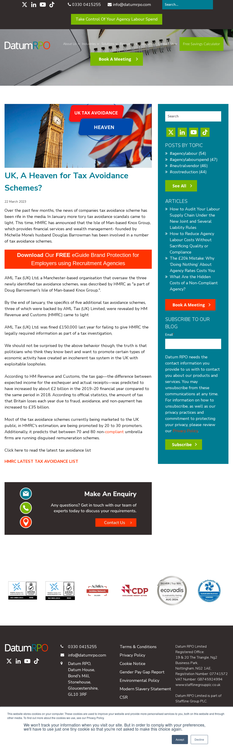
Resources (127, 44)
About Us (69, 44)
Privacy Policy (185, 431)
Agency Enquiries (172, 65)
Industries (89, 44)
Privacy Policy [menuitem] (132, 655)
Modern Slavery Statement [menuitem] (145, 689)
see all (179, 186)
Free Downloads (133, 65)
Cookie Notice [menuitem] (132, 663)
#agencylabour (188, 153)
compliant (115, 431)
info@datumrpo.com (132, 4)
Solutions (107, 44)
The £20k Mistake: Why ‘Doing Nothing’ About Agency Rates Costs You (192, 264)
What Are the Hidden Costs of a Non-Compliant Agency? (194, 283)
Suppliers (146, 44)
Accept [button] (180, 739)
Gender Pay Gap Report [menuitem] (142, 672)
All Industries (93, 123)
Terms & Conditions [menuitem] (138, 646)
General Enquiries (173, 57)
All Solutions (112, 110)
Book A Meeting (188, 305)
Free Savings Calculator (120, 101)
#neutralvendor (189, 165)
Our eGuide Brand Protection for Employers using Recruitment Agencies (78, 259)
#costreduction (188, 172)
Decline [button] (199, 739)
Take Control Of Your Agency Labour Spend (117, 19)
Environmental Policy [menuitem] (139, 680)
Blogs (124, 57)
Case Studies (130, 82)
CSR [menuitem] (124, 697)
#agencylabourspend (194, 159)
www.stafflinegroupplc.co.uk (197, 684)
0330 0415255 (86, 4)
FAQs (124, 90)
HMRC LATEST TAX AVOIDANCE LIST (41, 461)
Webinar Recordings (136, 74)
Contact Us (166, 44)
